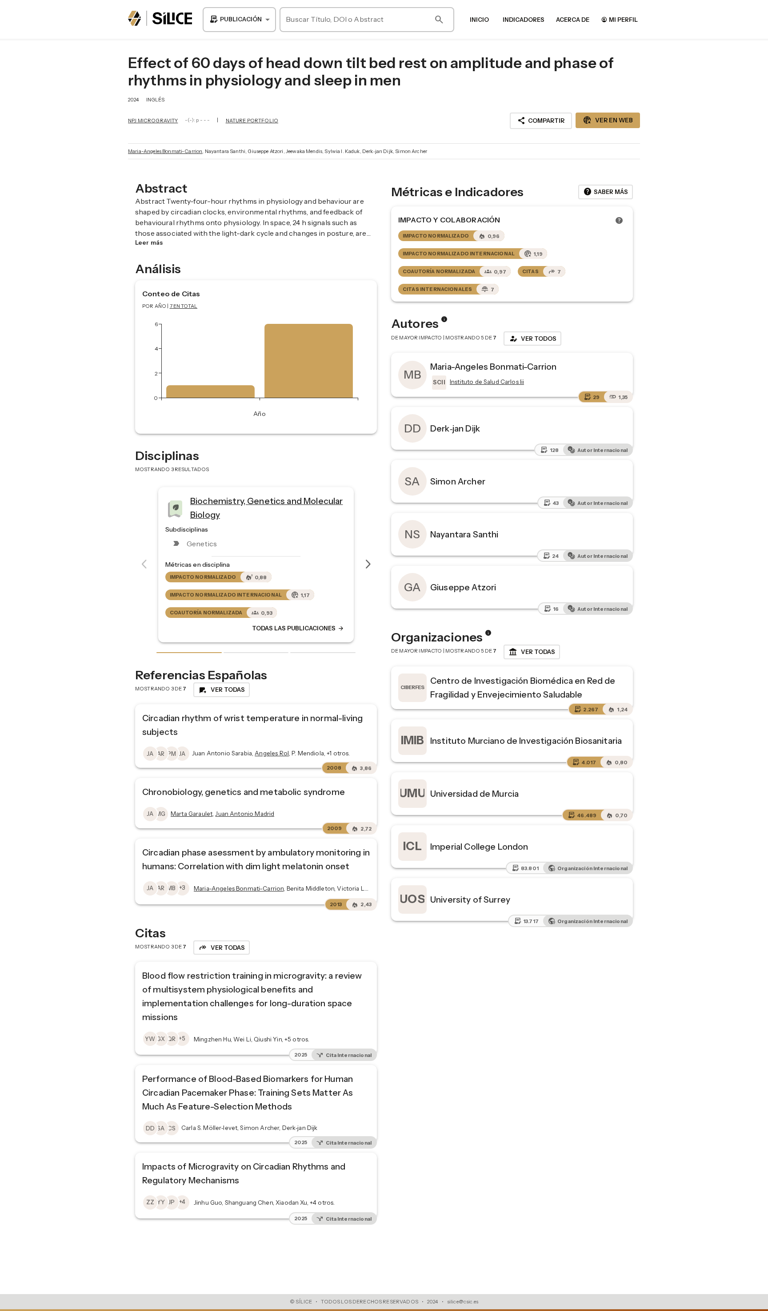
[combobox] (239, 19)
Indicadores (523, 19)
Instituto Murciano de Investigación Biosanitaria (526, 740)
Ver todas (531, 652)
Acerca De (572, 19)
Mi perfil (619, 19)
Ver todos (532, 338)
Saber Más (605, 191)
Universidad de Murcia (474, 793)
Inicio (479, 19)
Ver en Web (608, 120)
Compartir (540, 120)
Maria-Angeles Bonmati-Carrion (165, 151)
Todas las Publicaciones (280, 628)
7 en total (184, 306)
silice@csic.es (462, 1302)
